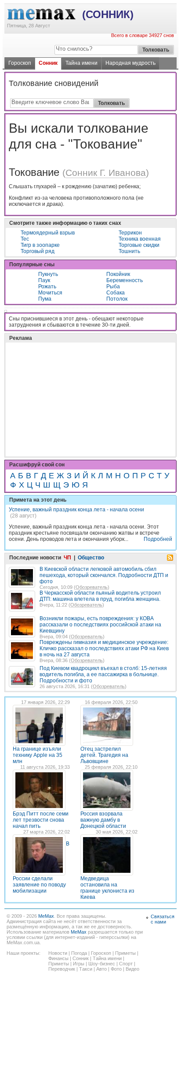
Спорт (126, 963)
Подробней (158, 539)
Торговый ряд (37, 251)
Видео (132, 969)
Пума (44, 299)
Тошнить (129, 251)
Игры (78, 963)
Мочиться (50, 293)
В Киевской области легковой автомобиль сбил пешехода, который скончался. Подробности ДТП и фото (104, 575)
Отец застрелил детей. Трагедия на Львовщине (104, 755)
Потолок (116, 299)
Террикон (130, 233)
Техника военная (140, 239)
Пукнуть (48, 274)
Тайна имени (81, 63)
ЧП (67, 558)
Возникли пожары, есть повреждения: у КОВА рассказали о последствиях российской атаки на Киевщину (100, 624)
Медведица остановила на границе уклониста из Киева (107, 887)
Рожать (47, 286)
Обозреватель (92, 587)
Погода (79, 953)
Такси (85, 969)
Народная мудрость (130, 63)
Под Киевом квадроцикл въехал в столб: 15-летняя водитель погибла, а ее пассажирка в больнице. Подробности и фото (103, 674)
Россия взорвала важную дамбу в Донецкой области (103, 820)
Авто (101, 969)
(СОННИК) (108, 14)
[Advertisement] (75, 377)
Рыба (113, 286)
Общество (91, 558)
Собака (115, 293)
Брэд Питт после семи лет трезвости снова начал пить (41, 820)
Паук (44, 280)
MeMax (46, 916)
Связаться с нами (162, 919)
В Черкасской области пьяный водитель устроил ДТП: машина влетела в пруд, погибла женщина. (100, 596)
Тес (25, 239)
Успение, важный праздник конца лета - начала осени (76, 509)
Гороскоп (19, 63)
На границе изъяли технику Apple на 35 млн (37, 755)
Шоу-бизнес (101, 963)
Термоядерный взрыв (48, 233)
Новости (57, 953)
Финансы (58, 958)
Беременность (124, 280)
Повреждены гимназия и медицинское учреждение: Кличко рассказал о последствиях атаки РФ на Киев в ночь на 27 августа (104, 648)
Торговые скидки (139, 245)
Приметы (125, 953)
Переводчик (61, 969)
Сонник (48, 63)
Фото (116, 969)
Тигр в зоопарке (40, 245)
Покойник (118, 274)
